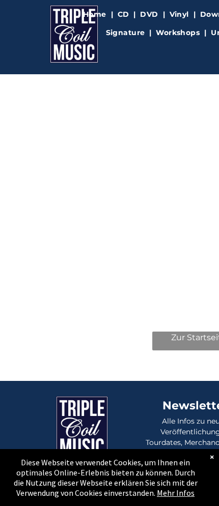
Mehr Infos (176, 493)
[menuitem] (95, 14)
